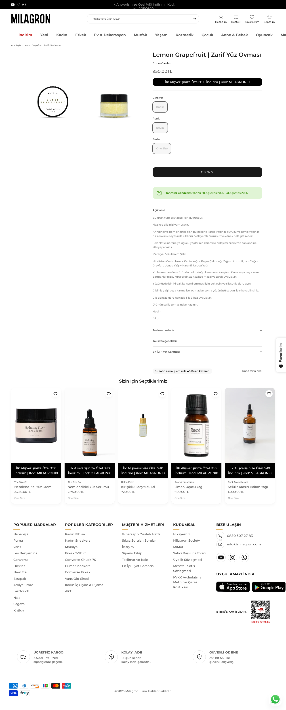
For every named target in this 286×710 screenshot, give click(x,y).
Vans (17, 547)
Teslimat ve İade (163, 330)
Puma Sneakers (77, 566)
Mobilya (71, 547)
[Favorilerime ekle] (55, 393)
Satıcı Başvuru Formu (190, 553)
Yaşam (161, 35)
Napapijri (20, 534)
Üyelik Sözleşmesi (187, 560)
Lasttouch (21, 591)
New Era (20, 572)
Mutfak (140, 35)
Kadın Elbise (75, 534)
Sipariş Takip (132, 553)
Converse (21, 560)
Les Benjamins (25, 553)
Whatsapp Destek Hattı (141, 534)
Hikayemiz (181, 534)
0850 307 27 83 (240, 536)
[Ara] (195, 19)
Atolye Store (23, 585)
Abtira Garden (162, 63)
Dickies (19, 566)
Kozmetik (184, 35)
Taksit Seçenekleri (165, 341)
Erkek (80, 35)
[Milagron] (30, 19)
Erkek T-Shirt (75, 553)
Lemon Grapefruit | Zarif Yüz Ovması (42, 45)
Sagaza (19, 604)
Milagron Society (186, 540)
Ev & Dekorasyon (110, 35)
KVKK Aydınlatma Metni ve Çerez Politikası (187, 582)
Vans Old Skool (77, 579)
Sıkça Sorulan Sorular (139, 540)
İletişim (128, 547)
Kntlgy (18, 610)
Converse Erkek (77, 572)
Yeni (44, 35)
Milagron (132, 691)
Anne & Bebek (234, 35)
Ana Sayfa (16, 45)
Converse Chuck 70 (80, 560)
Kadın (61, 35)
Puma (18, 540)
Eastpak (19, 579)
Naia (16, 598)
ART (68, 591)
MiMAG (179, 547)
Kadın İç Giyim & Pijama (84, 585)
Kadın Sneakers (77, 540)
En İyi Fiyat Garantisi (166, 351)
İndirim (25, 35)
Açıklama (159, 210)
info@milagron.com (244, 544)
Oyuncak (264, 35)
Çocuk (207, 35)
